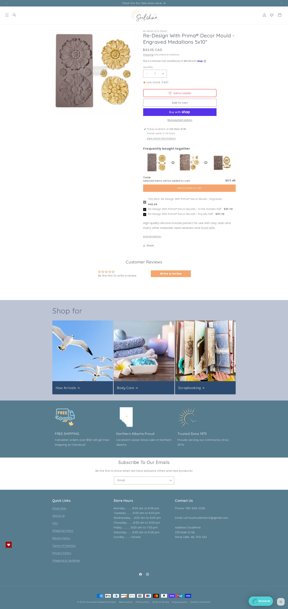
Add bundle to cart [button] (189, 188)
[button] (7, 15)
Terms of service (160, 602)
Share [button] (150, 245)
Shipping (148, 54)
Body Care (125, 388)
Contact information (200, 602)
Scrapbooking (189, 388)
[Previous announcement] (6, 3)
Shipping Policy (62, 531)
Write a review (171, 274)
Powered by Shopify (106, 602)
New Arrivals (66, 388)
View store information (161, 138)
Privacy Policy (61, 553)
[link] (156, 163)
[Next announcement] (281, 3)
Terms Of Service (64, 546)
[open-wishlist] (9, 545)
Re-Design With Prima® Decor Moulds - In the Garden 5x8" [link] (185, 209)
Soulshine (91, 602)
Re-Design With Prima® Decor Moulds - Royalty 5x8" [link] (181, 214)
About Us (58, 516)
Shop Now (59, 508)
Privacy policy (142, 602)
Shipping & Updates (66, 560)
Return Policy (61, 538)
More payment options (180, 120)
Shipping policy (179, 602)
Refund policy (125, 602)
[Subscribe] (170, 480)
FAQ (55, 523)
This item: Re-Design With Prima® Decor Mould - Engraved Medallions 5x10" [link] (185, 199)
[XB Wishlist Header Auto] (271, 15)
